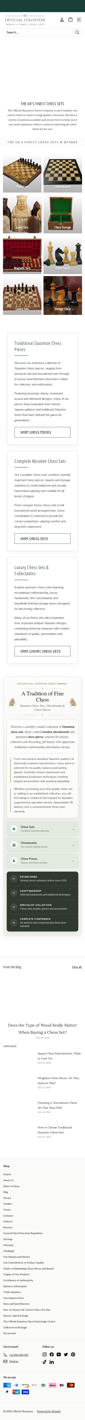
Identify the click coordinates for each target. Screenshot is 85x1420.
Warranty (8, 1245)
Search (7, 1174)
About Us (8, 1180)
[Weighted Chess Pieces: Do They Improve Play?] (19, 1084)
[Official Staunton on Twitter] (66, 1354)
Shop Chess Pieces (35, 432)
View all (77, 967)
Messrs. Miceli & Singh (15, 1315)
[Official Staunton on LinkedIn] (52, 1362)
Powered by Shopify (49, 1411)
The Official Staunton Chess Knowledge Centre (29, 1321)
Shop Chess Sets (34, 538)
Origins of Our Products (16, 1274)
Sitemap (7, 1239)
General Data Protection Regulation (22, 1233)
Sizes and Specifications (16, 1303)
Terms (6, 1209)
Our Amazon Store (13, 1297)
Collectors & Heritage (15, 1327)
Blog (5, 1191)
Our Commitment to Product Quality (23, 1262)
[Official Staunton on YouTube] (59, 1354)
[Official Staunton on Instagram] (44, 1354)
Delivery (7, 1221)
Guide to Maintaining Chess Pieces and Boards (28, 1268)
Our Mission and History (16, 1256)
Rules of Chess (11, 1186)
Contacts (8, 1215)
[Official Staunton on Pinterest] (73, 1354)
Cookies (7, 1203)
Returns (7, 1227)
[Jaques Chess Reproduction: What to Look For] (19, 1060)
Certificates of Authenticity (18, 1280)
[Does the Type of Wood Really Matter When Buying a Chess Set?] (42, 996)
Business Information (15, 1286)
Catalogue (8, 1250)
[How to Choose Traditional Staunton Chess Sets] (19, 1134)
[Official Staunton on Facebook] (52, 1354)
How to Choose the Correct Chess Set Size (27, 1309)
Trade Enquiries (12, 1292)
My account (9, 1333)
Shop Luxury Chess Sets (40, 651)
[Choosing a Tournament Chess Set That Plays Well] (19, 1109)
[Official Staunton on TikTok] (44, 1362)
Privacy (7, 1197)
